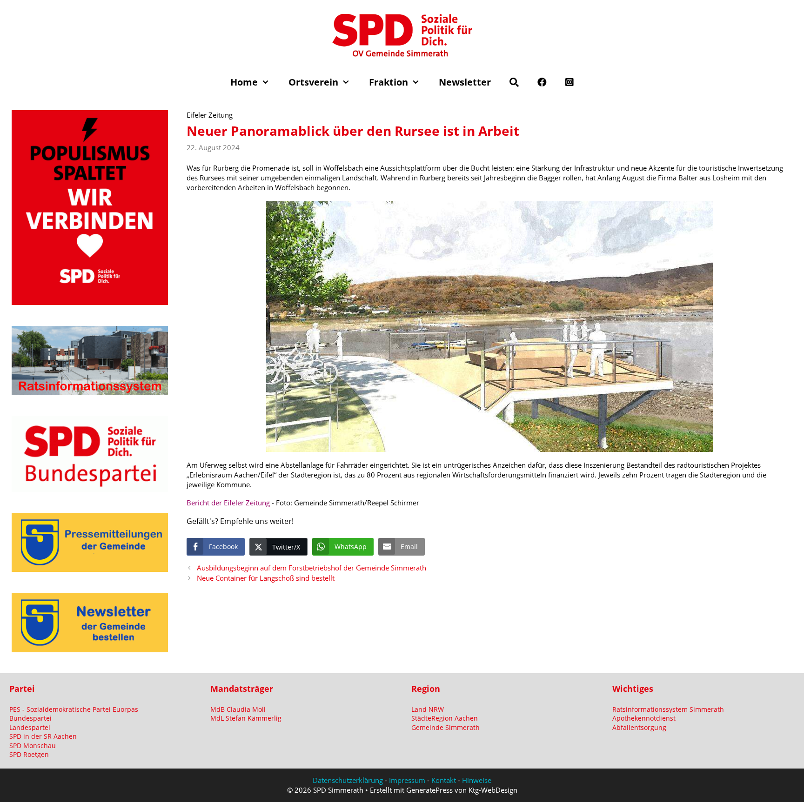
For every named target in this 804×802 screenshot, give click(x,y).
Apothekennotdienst (644, 718)
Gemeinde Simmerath (445, 727)
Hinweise (476, 780)
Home (244, 82)
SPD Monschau (32, 745)
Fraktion (388, 82)
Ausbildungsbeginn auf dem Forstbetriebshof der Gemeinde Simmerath (311, 567)
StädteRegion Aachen (444, 718)
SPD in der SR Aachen (43, 736)
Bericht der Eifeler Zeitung (229, 502)
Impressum (407, 780)
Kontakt (443, 780)
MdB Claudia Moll (238, 709)
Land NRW (427, 709)
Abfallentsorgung (639, 727)
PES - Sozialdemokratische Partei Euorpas (73, 709)
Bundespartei (30, 718)
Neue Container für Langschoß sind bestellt (266, 578)
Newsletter (465, 82)
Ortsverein (313, 82)
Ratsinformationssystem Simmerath (668, 709)
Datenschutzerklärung (348, 780)
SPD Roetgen (29, 754)
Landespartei (29, 727)
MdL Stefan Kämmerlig (245, 718)
